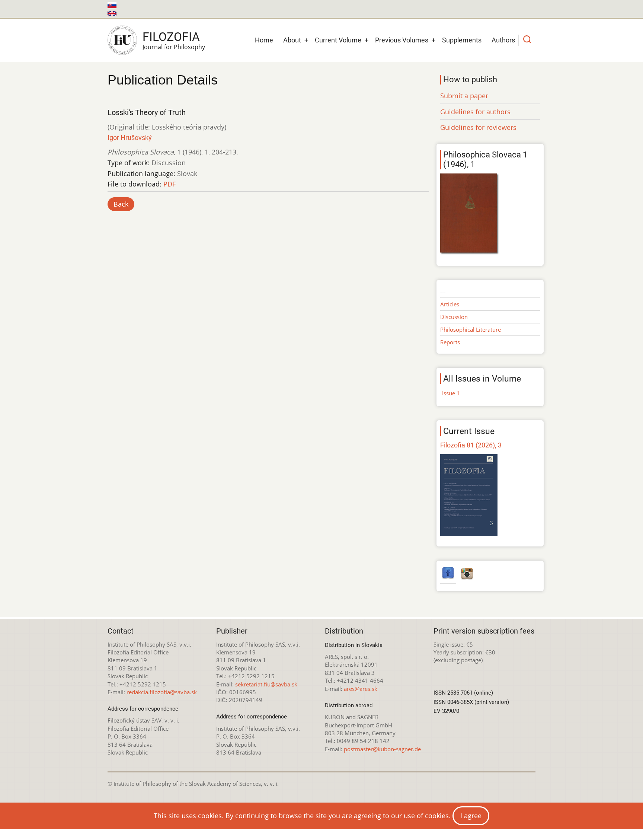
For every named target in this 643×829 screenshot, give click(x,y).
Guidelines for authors (475, 111)
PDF (169, 183)
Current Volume (338, 40)
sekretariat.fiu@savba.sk (266, 684)
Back (120, 204)
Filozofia (171, 37)
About (292, 40)
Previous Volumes (401, 40)
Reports (450, 342)
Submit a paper (464, 95)
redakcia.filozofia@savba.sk (162, 692)
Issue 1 (451, 393)
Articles (449, 304)
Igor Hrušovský (130, 137)
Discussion (454, 317)
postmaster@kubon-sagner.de (382, 749)
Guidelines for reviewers (478, 127)
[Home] (122, 40)
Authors (503, 40)
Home (264, 40)
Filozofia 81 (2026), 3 (471, 445)
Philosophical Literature (470, 329)
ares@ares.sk (360, 688)
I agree (471, 815)
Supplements (462, 40)
